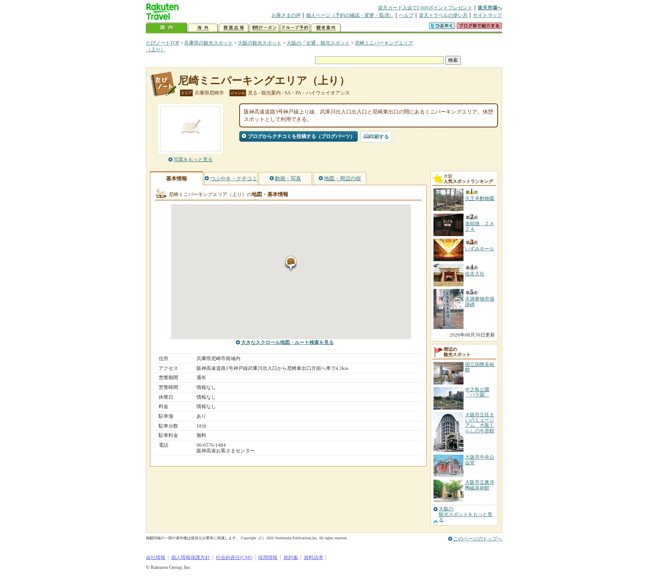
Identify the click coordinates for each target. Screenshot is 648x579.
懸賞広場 (234, 27)
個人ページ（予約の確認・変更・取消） (350, 15)
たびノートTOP (162, 43)
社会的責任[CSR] (234, 557)
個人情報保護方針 (190, 557)
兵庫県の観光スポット (208, 43)
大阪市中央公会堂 (479, 459)
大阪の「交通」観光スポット (318, 43)
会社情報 (155, 557)
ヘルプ (406, 15)
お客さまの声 (286, 15)
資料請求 (313, 557)
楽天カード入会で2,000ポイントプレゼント (425, 7)
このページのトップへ (477, 539)
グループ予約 (295, 27)
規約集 (291, 557)
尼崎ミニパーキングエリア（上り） (264, 80)
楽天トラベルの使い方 (443, 15)
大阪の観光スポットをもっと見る (465, 514)
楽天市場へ (490, 7)
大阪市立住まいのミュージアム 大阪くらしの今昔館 (479, 423)
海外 (203, 27)
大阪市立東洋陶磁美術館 (479, 484)
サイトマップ (487, 15)
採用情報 (268, 557)
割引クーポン (264, 27)
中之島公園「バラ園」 (477, 392)
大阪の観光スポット (260, 43)
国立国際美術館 (479, 367)
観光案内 (326, 27)
